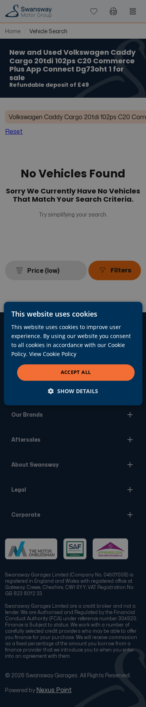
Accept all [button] (76, 372)
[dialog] (73, 353)
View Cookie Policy (52, 354)
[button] (73, 391)
